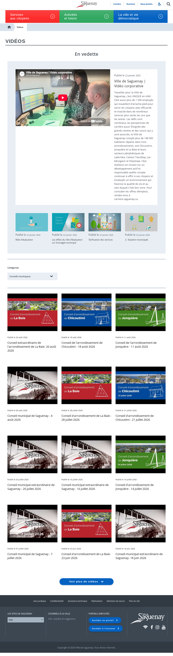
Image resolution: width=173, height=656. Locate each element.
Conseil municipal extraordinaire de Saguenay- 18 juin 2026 (139, 556)
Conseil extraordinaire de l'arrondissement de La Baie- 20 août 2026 (31, 346)
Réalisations (97, 601)
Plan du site (134, 601)
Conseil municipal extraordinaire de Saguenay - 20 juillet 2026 (31, 487)
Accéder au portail (104, 620)
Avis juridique (39, 601)
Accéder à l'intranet (105, 628)
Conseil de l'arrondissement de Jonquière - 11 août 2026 (136, 344)
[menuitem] (9, 27)
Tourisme (130, 4)
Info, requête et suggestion (62, 618)
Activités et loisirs (70, 16)
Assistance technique (77, 601)
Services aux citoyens (19, 16)
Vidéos (20, 27)
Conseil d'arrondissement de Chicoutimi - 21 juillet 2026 (135, 418)
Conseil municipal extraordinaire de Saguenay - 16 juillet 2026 (85, 487)
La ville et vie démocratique (128, 16)
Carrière (117, 4)
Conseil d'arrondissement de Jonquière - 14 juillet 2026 (135, 487)
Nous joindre (146, 4)
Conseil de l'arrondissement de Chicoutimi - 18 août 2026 (82, 344)
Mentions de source (116, 601)
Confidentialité (57, 601)
